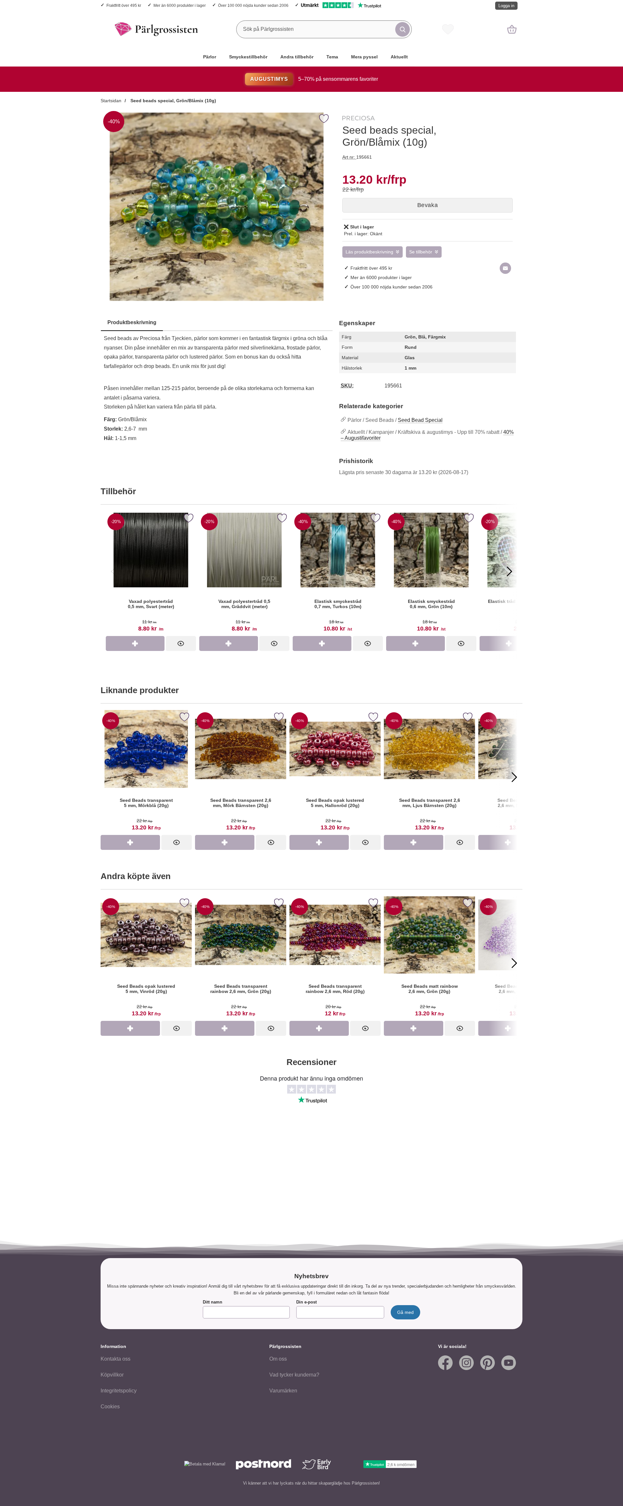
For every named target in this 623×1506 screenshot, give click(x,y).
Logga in (506, 5)
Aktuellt (399, 56)
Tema (332, 56)
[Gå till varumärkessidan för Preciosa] (358, 119)
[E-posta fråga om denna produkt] (505, 268)
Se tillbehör (420, 252)
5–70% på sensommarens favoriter (314, 79)
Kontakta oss (115, 1359)
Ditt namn (212, 1302)
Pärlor (209, 56)
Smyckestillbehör (248, 56)
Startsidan (111, 100)
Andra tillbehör (296, 56)
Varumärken (283, 1390)
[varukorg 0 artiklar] (512, 29)
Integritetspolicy (119, 1390)
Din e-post (306, 1302)
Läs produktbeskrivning (369, 252)
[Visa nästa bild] (509, 571)
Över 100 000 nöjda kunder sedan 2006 (253, 5)
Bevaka (427, 205)
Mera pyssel (364, 56)
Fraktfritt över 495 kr (123, 5)
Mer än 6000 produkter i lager (179, 5)
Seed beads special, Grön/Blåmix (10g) (172, 100)
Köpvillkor (112, 1374)
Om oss (278, 1359)
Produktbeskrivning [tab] (131, 322)
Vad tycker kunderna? (294, 1374)
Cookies (110, 1406)
